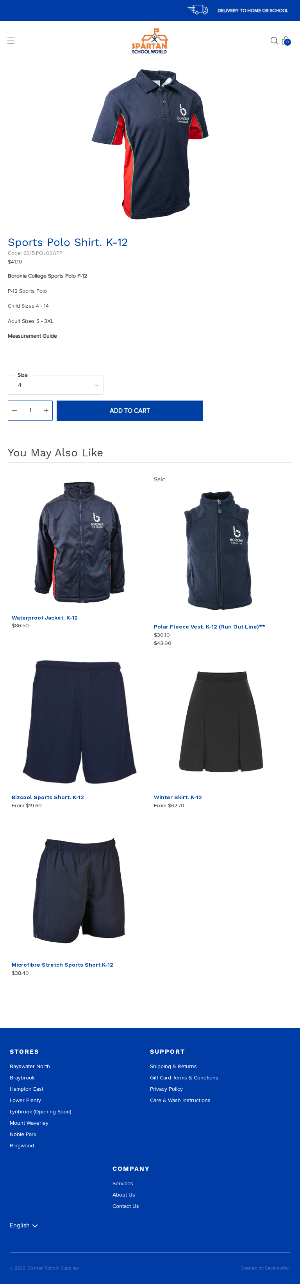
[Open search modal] (274, 40)
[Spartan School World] (150, 41)
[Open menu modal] (10, 40)
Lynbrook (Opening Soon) (40, 1111)
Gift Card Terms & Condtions (184, 1077)
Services (122, 1183)
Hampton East (26, 1089)
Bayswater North (30, 1066)
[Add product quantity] (46, 410)
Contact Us (125, 1206)
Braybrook (22, 1077)
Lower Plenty (25, 1100)
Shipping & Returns (173, 1066)
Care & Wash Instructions (180, 1100)
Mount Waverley (29, 1123)
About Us (123, 1194)
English (20, 1225)
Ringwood (22, 1145)
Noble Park (23, 1134)
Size (23, 375)
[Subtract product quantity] (14, 410)
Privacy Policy (166, 1089)
